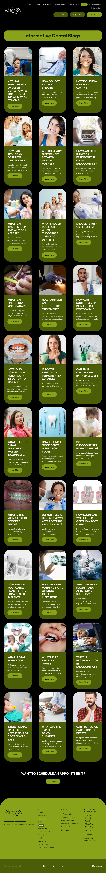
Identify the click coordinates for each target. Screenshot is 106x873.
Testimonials (74, 5)
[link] (44, 866)
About (38, 5)
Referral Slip (96, 8)
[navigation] (13, 812)
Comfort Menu (95, 5)
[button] (48, 4)
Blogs (84, 5)
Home (30, 5)
